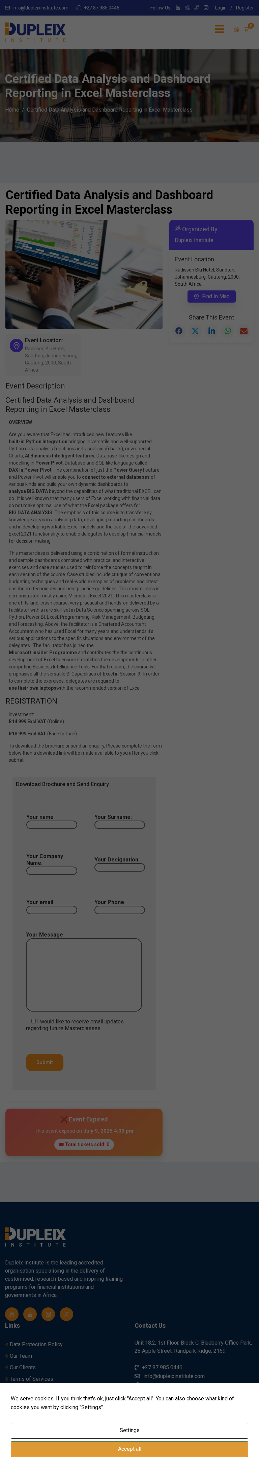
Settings (130, 1430)
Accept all (129, 1449)
